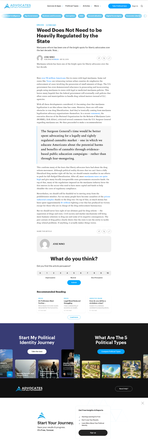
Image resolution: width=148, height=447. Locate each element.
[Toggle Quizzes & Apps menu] (62, 6)
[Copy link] (109, 58)
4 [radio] (67, 273)
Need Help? (123, 389)
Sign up (93, 433)
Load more (74, 317)
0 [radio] (40, 273)
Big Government (31, 16)
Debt (81, 16)
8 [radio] (94, 273)
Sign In (135, 6)
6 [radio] (80, 273)
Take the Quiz (37, 351)
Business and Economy (52, 16)
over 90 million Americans (53, 78)
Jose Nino (49, 57)
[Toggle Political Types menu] (80, 6)
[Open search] (142, 6)
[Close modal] (142, 403)
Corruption (70, 16)
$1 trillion (65, 202)
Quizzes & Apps (54, 6)
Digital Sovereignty (114, 16)
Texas (49, 81)
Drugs (40, 25)
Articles (86, 6)
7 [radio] (87, 273)
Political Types (71, 6)
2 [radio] (53, 273)
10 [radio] (108, 273)
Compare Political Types (111, 351)
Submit (74, 282)
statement (95, 113)
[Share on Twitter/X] (104, 58)
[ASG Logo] (29, 389)
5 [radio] (74, 273)
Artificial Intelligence (11, 16)
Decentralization (94, 16)
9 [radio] (101, 273)
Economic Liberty (133, 16)
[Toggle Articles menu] (91, 6)
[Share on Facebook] (99, 58)
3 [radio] (60, 273)
